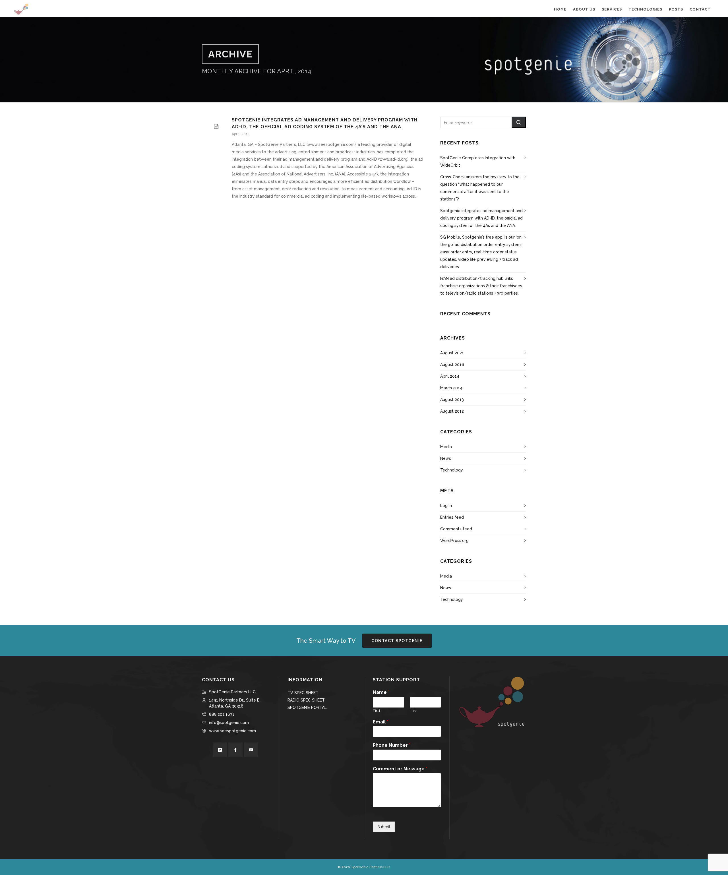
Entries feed (452, 517)
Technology (451, 470)
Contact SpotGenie (397, 640)
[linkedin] (220, 749)
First (376, 711)
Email (380, 722)
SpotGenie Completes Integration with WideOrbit (477, 161)
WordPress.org (454, 540)
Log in (446, 505)
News (445, 458)
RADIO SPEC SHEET (306, 700)
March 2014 (451, 388)
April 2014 (449, 376)
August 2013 (452, 399)
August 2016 (452, 364)
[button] (519, 122)
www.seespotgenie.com (232, 731)
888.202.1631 (221, 714)
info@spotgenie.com (229, 722)
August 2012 (452, 411)
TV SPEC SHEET (303, 692)
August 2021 (452, 353)
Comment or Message (400, 768)
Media (446, 446)
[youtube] (251, 749)
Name (381, 692)
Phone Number (391, 745)
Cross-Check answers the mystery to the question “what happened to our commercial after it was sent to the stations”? (480, 188)
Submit (383, 827)
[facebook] (235, 749)
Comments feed (456, 529)
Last (413, 711)
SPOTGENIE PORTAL (307, 707)
